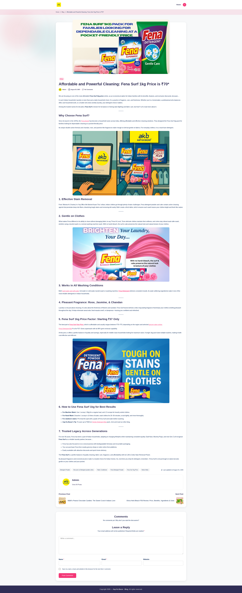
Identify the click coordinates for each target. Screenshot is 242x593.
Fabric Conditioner (102, 470)
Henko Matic (145, 470)
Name (61, 559)
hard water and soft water (70, 291)
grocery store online (155, 324)
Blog (61, 79)
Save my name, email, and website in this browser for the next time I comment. (86, 569)
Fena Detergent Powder (117, 470)
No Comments (89, 89)
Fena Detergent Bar (65, 328)
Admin (75, 480)
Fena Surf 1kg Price (76, 324)
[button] (77, 484)
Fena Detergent (124, 291)
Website (146, 559)
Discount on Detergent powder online (83, 470)
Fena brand (85, 121)
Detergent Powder (65, 470)
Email (104, 559)
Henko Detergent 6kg (99, 422)
